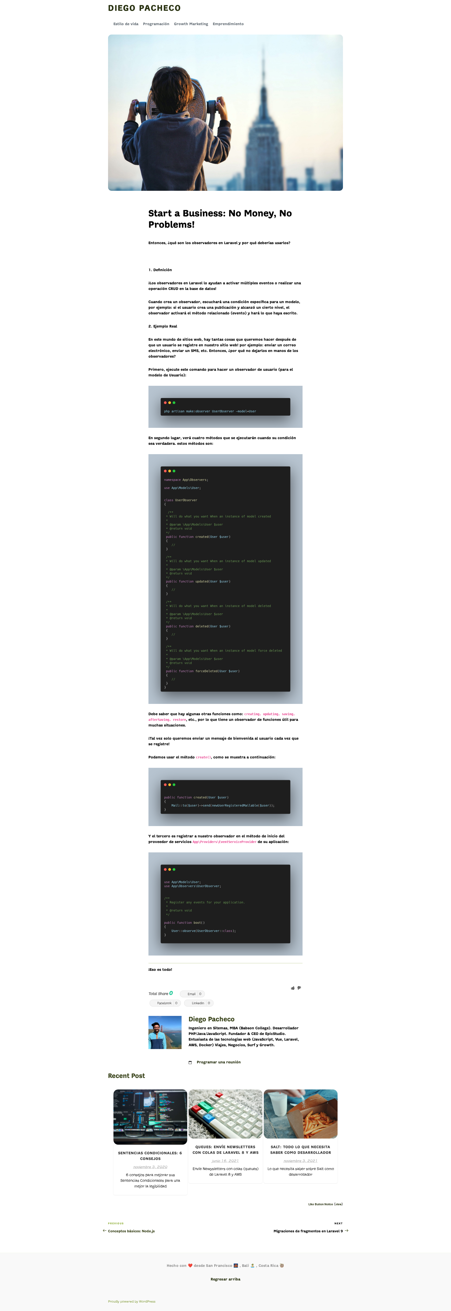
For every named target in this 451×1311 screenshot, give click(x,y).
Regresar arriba (226, 1279)
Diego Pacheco (144, 8)
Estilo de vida (125, 24)
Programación (156, 24)
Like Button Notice (320, 1204)
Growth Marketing (191, 24)
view (338, 1204)
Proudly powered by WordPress (132, 1301)
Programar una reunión (219, 1062)
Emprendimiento (228, 24)
